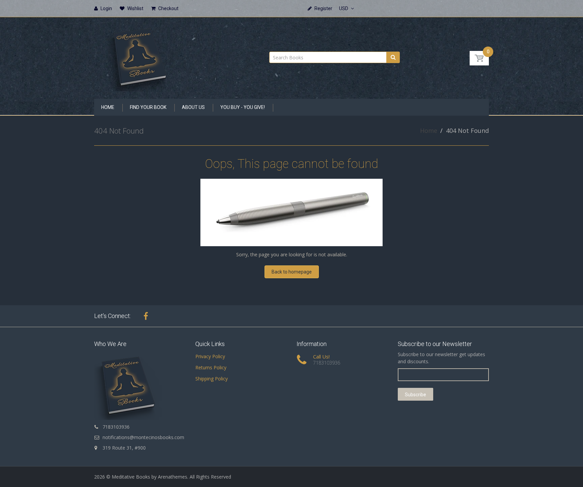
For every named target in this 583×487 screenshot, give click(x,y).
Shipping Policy (211, 378)
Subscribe (415, 394)
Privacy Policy (210, 356)
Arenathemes (172, 477)
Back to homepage (292, 272)
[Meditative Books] (139, 56)
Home (428, 130)
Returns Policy (210, 367)
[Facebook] (145, 316)
